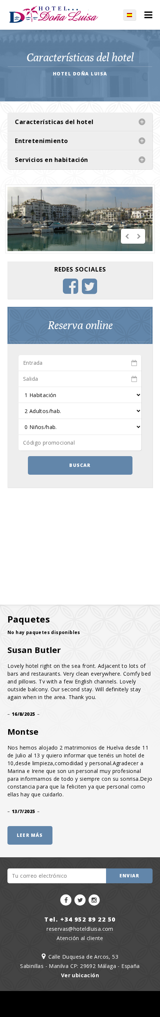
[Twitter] (80, 900)
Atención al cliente (80, 938)
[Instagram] (94, 900)
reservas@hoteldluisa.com (80, 928)
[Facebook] (65, 900)
